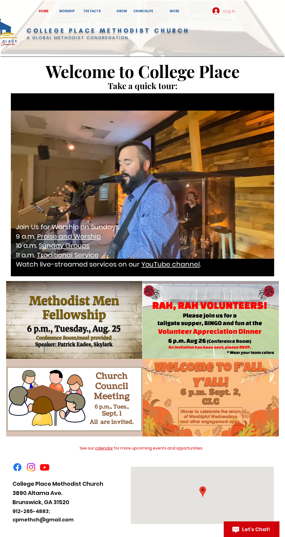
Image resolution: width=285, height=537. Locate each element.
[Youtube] (44, 467)
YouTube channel (170, 264)
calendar (104, 448)
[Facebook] (17, 467)
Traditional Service (68, 255)
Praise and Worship (69, 236)
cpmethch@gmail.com (43, 519)
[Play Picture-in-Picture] (257, 268)
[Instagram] (31, 467)
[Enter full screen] (266, 268)
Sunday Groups (64, 245)
